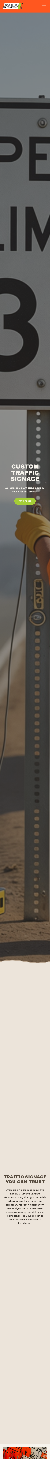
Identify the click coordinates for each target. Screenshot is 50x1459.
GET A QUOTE (25, 501)
